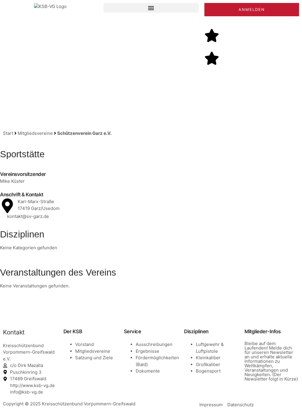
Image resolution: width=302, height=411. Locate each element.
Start (8, 133)
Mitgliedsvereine (35, 133)
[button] (151, 8)
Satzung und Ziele (94, 357)
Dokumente (148, 371)
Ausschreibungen (154, 344)
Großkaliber (208, 364)
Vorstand (84, 344)
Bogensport (208, 371)
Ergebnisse (147, 351)
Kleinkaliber (208, 357)
